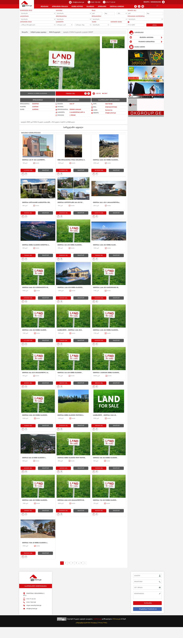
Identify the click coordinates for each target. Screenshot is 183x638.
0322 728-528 (95, 2)
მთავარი (44, 6)
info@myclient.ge (78, 2)
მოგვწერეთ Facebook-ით (148, 609)
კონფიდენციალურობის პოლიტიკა (86, 622)
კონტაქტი (102, 6)
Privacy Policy (102, 622)
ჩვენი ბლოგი (77, 6)
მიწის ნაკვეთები (54, 32)
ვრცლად (45, 170)
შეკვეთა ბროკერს (146, 37)
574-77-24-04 (110, 2)
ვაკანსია (90, 6)
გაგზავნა (148, 603)
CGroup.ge (116, 619)
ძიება (154, 25)
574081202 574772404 (111, 107)
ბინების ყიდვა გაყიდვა (38, 32)
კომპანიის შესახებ (60, 6)
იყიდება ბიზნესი (117, 6)
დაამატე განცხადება (147, 41)
